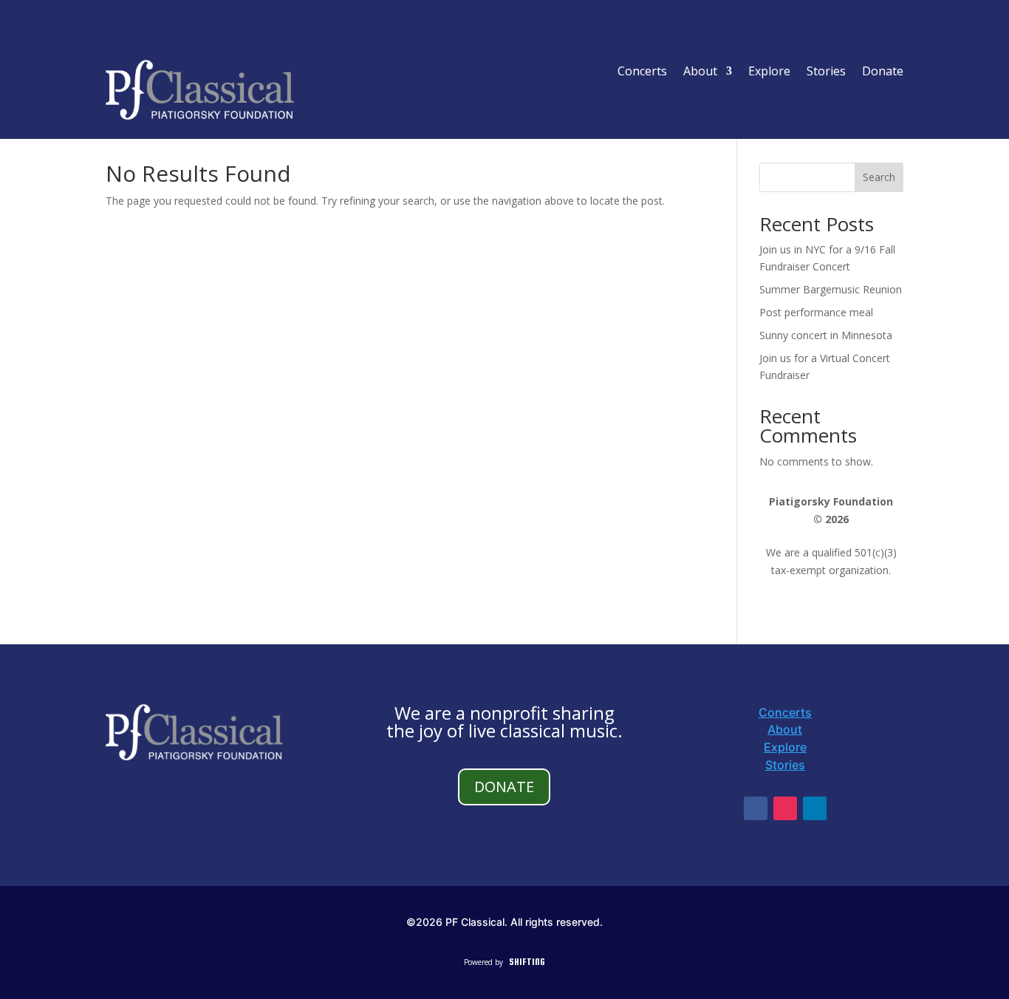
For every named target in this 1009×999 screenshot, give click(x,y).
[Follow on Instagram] (785, 808)
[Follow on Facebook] (755, 808)
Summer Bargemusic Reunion (830, 289)
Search (879, 177)
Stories (826, 72)
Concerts (642, 72)
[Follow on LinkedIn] (815, 808)
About (700, 72)
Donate (882, 72)
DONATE (504, 787)
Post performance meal (816, 312)
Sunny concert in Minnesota (825, 335)
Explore (769, 72)
